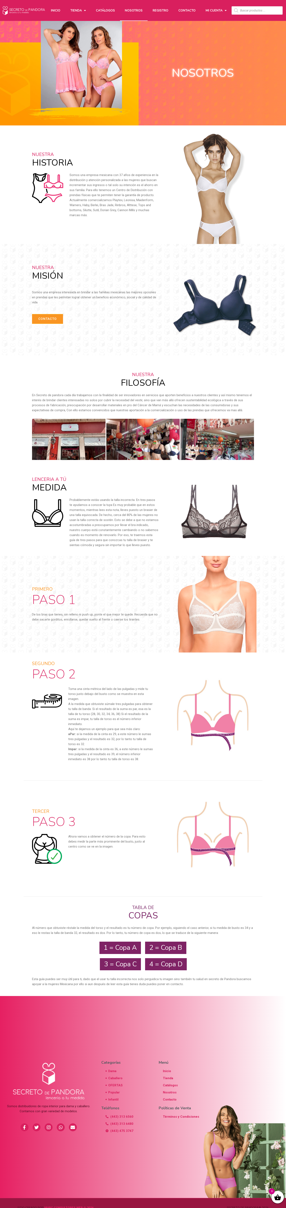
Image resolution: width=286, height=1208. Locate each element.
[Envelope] (73, 1127)
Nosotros (134, 10)
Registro (160, 10)
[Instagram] (49, 1127)
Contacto (187, 10)
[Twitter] (37, 1127)
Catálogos (105, 10)
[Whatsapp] (61, 1127)
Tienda (76, 10)
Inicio (55, 10)
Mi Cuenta (214, 10)
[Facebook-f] (24, 1127)
